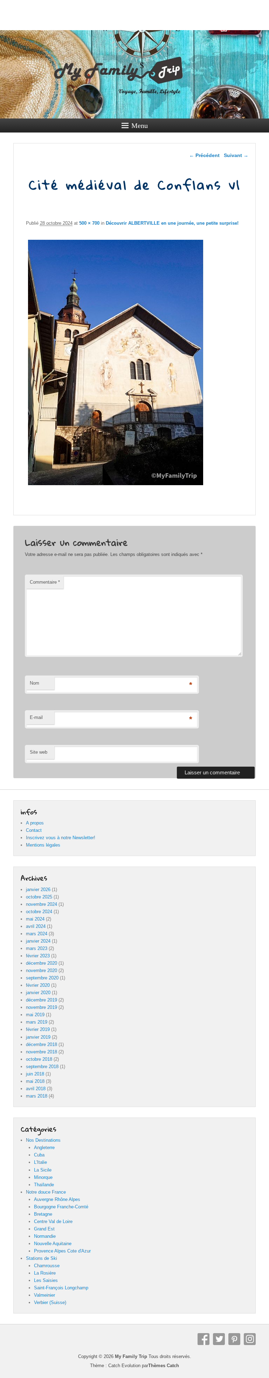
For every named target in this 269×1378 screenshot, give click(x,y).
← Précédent (204, 155)
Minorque (43, 1177)
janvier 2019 (38, 1037)
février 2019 (38, 1029)
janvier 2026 (38, 889)
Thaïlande (44, 1184)
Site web (38, 752)
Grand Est (44, 1228)
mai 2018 (35, 1081)
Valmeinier (44, 1295)
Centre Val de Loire (53, 1221)
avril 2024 (36, 926)
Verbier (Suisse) (50, 1302)
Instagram (250, 1339)
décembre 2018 (41, 1044)
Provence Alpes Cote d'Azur (62, 1251)
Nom (34, 683)
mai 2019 (35, 1014)
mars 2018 (36, 1096)
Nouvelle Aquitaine (52, 1243)
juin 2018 (35, 1074)
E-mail (36, 717)
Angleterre (44, 1147)
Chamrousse (47, 1265)
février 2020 (38, 985)
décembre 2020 (41, 963)
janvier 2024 (38, 941)
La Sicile (42, 1170)
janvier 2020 (38, 992)
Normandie (45, 1236)
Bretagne (43, 1214)
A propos (35, 823)
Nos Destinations (43, 1140)
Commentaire (45, 582)
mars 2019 (36, 1022)
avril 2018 (36, 1088)
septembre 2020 (42, 977)
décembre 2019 (41, 1000)
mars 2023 (36, 948)
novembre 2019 (41, 1007)
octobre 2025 (39, 897)
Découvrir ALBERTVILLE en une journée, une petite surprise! (172, 223)
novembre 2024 (41, 904)
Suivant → (236, 155)
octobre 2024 (39, 911)
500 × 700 (89, 223)
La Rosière (45, 1273)
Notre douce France (46, 1192)
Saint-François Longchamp (61, 1287)
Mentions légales (43, 845)
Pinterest (234, 1339)
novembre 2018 (41, 1051)
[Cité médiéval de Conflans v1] (115, 485)
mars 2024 (36, 933)
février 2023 (38, 955)
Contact (34, 830)
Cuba (39, 1155)
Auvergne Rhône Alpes (57, 1199)
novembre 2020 (41, 970)
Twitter (219, 1339)
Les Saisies (46, 1280)
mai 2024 (35, 919)
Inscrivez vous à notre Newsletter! (60, 837)
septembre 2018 (42, 1066)
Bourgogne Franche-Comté (61, 1206)
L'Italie (40, 1162)
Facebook (203, 1339)
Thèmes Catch (163, 1365)
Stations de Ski (41, 1258)
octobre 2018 (39, 1059)
